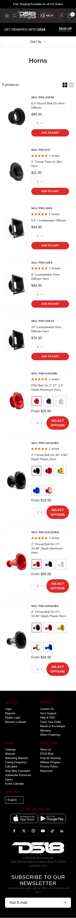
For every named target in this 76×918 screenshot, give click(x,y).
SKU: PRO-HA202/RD (45, 532)
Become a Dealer (15, 722)
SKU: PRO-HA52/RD (44, 373)
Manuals (10, 753)
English (12, 799)
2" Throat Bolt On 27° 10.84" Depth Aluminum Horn (47, 548)
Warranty (45, 730)
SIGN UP (65, 28)
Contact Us (47, 708)
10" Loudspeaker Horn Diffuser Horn (46, 329)
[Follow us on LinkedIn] (61, 831)
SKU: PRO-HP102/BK (45, 443)
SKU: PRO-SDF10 (42, 321)
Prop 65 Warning (50, 758)
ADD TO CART (50, 132)
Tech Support (48, 713)
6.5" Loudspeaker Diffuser (48, 220)
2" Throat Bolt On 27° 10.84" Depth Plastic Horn (48, 614)
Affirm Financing (50, 734)
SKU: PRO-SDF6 (42, 208)
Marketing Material (16, 758)
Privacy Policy (49, 766)
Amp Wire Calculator (17, 770)
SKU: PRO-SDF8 (42, 262)
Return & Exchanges (52, 726)
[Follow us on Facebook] (14, 831)
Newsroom (46, 770)
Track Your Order (50, 722)
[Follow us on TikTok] (52, 831)
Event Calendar (14, 783)
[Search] (15, 16)
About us (45, 749)
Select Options (58, 423)
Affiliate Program (50, 762)
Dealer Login (12, 717)
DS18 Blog (46, 753)
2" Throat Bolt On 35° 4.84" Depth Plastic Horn (49, 457)
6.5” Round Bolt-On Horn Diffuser (48, 105)
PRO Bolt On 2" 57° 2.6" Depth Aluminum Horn (47, 387)
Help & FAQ (47, 717)
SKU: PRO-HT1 (41, 149)
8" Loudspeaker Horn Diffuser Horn (45, 276)
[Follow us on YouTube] (43, 831)
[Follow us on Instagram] (33, 831)
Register (10, 713)
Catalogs (10, 749)
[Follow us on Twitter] (23, 831)
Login (8, 708)
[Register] (65, 902)
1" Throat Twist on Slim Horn (46, 164)
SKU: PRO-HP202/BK (45, 606)
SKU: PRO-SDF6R (42, 97)
